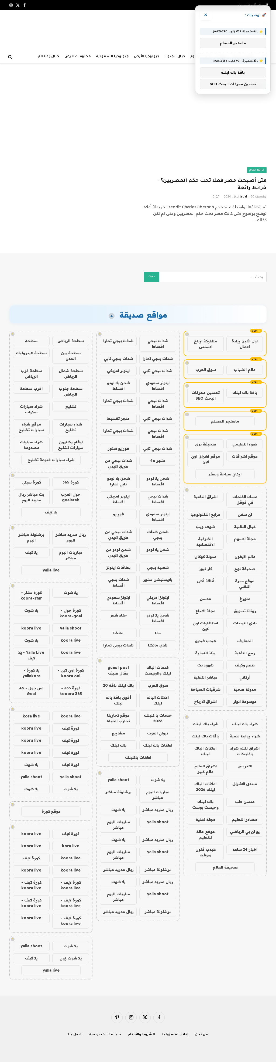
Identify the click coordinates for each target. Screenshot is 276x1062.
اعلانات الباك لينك (205, 751)
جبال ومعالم (48, 57)
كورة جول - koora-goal (71, 613)
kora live (31, 716)
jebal (243, 197)
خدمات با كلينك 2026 (158, 718)
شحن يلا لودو (157, 549)
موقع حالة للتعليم (205, 834)
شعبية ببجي (158, 567)
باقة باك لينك (244, 392)
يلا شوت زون (71, 958)
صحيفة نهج (244, 568)
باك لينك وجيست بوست (205, 804)
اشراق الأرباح (205, 701)
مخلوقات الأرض (77, 57)
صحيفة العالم (225, 867)
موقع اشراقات (245, 456)
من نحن (201, 1035)
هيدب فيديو (205, 640)
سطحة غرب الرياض (31, 373)
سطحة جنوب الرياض (70, 391)
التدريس (244, 766)
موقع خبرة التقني (244, 583)
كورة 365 (71, 482)
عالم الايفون (244, 556)
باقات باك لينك (205, 736)
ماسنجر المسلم (225, 421)
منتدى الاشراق (244, 783)
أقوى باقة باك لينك (118, 700)
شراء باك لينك (245, 723)
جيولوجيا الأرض (146, 57)
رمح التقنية (244, 653)
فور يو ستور (118, 448)
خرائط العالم (256, 170)
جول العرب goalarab (70, 497)
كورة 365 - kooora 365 (71, 691)
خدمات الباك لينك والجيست (157, 670)
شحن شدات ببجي (157, 534)
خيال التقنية (245, 526)
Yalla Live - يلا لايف (31, 655)
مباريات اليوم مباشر (158, 794)
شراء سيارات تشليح (70, 427)
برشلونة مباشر (118, 791)
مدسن (205, 598)
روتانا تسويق (245, 610)
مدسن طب (245, 801)
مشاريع (118, 733)
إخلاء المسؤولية (175, 1035)
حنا (158, 633)
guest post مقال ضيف (118, 670)
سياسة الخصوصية (105, 1035)
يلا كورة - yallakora (31, 673)
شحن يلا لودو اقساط (118, 385)
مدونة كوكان (205, 556)
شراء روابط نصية (245, 736)
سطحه (31, 340)
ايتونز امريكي (118, 370)
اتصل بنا (75, 1035)
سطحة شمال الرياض (71, 373)
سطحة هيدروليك (31, 352)
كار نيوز (205, 568)
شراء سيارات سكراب (31, 409)
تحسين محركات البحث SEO (205, 395)
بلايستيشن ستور (157, 579)
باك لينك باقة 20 (118, 685)
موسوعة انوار (245, 701)
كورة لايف (70, 728)
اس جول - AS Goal (31, 691)
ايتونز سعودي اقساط (158, 385)
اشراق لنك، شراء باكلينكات (245, 751)
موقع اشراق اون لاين (205, 459)
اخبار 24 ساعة (244, 849)
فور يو (118, 514)
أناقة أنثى (205, 580)
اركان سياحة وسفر (225, 474)
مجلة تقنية (205, 819)
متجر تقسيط (118, 418)
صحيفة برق (205, 444)
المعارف (245, 640)
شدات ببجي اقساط (157, 343)
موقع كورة (51, 811)
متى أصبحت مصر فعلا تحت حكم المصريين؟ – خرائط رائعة (212, 184)
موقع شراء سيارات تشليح (31, 427)
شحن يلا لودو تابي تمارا (118, 481)
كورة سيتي (31, 482)
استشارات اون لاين (205, 626)
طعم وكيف (245, 665)
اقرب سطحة (31, 388)
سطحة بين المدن (71, 355)
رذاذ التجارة (205, 653)
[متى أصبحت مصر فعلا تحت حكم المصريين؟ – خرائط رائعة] (205, 138)
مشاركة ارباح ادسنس (205, 344)
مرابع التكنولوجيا (205, 514)
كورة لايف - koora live (71, 885)
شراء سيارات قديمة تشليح (50, 459)
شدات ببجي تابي (118, 358)
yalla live (51, 570)
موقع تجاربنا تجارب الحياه (118, 718)
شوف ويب (205, 526)
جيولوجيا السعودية (112, 57)
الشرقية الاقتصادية (205, 541)
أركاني (244, 677)
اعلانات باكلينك (138, 757)
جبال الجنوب (174, 57)
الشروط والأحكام (141, 1035)
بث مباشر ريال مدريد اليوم (31, 497)
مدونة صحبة (244, 689)
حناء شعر (118, 615)
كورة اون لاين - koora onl (71, 673)
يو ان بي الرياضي (245, 831)
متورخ (244, 598)
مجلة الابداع (205, 610)
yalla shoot (118, 779)
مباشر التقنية (206, 677)
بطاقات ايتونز (118, 567)
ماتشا (118, 633)
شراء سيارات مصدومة (31, 445)
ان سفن (245, 514)
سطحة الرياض (70, 340)
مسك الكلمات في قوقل (244, 499)
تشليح (70, 406)
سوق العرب (205, 369)
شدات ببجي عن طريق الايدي (118, 463)
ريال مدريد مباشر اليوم (71, 537)
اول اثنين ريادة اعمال (245, 344)
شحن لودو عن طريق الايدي (118, 552)
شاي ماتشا (157, 645)
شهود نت (205, 665)
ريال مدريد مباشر (158, 809)
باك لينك (118, 745)
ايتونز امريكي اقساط (118, 499)
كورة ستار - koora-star (31, 595)
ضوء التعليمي (244, 444)
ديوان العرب (157, 733)
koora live (31, 628)
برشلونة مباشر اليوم (31, 537)
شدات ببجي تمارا (118, 340)
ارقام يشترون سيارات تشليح (70, 445)
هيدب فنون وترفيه (205, 852)
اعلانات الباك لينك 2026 (205, 786)
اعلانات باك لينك (157, 745)
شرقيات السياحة (205, 689)
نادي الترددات (245, 623)
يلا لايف (51, 512)
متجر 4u (157, 460)
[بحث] (10, 57)
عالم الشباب (245, 369)
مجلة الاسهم (245, 538)
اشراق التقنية (206, 496)
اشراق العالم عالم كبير (205, 769)
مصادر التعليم (244, 819)
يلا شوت (158, 779)
